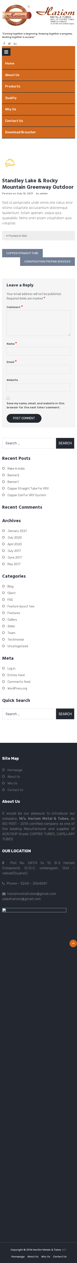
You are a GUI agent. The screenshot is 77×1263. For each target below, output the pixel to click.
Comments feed (18, 682)
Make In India (16, 468)
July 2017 (14, 551)
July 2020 (14, 537)
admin (44, 193)
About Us (12, 75)
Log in (11, 668)
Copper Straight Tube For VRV (28, 488)
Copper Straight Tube (22, 253)
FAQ (24, 235)
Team (11, 633)
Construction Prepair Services (47, 261)
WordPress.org (17, 688)
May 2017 (14, 564)
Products (12, 86)
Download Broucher (20, 132)
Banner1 (13, 482)
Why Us (10, 109)
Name (12, 344)
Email (12, 362)
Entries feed (16, 675)
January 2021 (17, 531)
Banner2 (13, 475)
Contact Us (14, 121)
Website (12, 380)
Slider (11, 626)
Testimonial (15, 639)
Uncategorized (17, 646)
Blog (10, 586)
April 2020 (14, 544)
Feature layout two (20, 606)
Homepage (14, 770)
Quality (11, 98)
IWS (64, 1249)
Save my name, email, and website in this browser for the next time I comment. (35, 405)
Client (11, 593)
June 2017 (14, 557)
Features (13, 613)
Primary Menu (6, 53)
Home (9, 63)
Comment (15, 307)
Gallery (12, 620)
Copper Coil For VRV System (26, 495)
